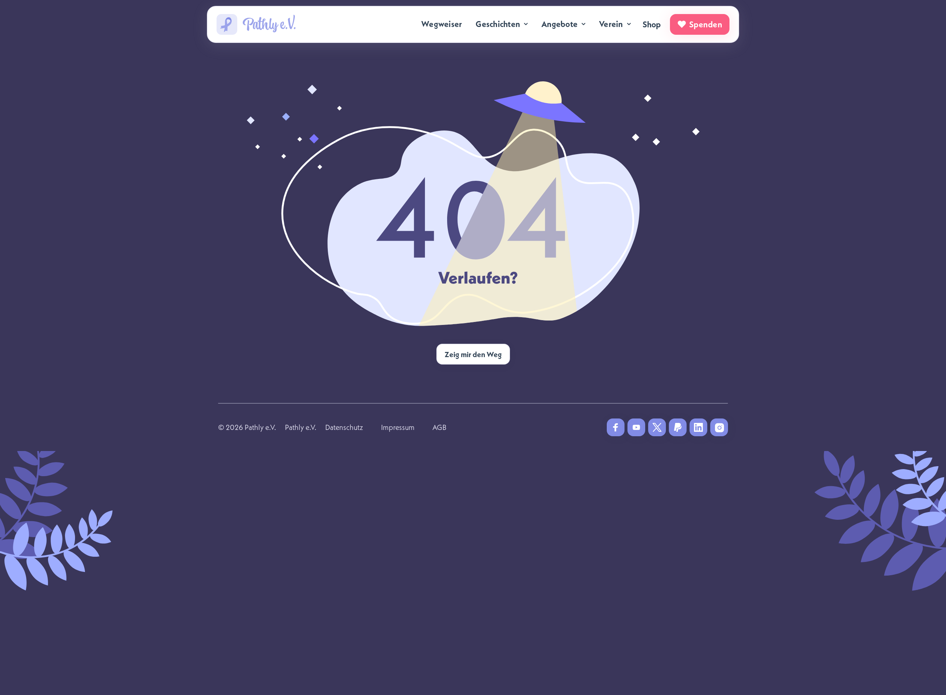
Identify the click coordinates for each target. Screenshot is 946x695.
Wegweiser (441, 23)
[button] (502, 24)
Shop (652, 24)
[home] (256, 24)
